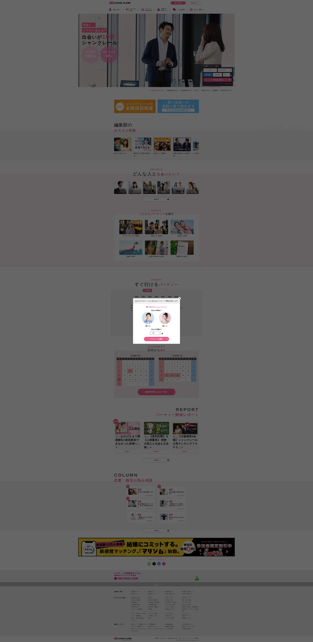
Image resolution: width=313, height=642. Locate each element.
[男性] (148, 318)
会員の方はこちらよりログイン (157, 307)
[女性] (165, 318)
